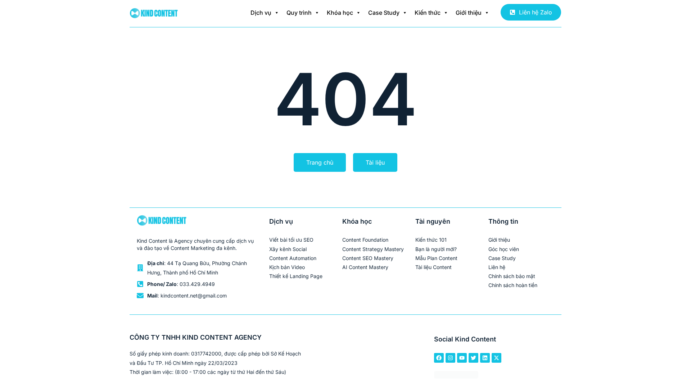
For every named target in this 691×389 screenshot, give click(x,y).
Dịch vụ (260, 12)
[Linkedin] (485, 358)
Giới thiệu (469, 12)
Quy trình (299, 12)
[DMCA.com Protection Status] (456, 376)
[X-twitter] (496, 358)
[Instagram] (450, 358)
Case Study (383, 12)
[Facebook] (439, 358)
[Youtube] (462, 358)
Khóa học (340, 12)
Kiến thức (428, 12)
